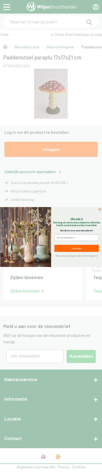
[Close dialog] (99, 209)
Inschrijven (76, 248)
